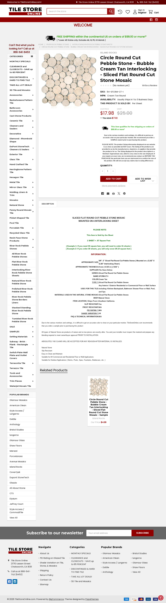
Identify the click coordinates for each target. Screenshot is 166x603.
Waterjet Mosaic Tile (20, 386)
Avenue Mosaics (18, 461)
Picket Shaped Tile (19, 218)
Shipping (44, 570)
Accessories (16, 95)
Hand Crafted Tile (19, 164)
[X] (119, 193)
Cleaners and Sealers (16, 127)
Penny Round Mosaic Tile (20, 211)
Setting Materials (18, 336)
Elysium (13, 498)
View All (13, 517)
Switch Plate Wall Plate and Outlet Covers (18, 355)
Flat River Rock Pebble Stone (20, 263)
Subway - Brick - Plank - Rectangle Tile (19, 344)
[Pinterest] (124, 193)
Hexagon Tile (16, 177)
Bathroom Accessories (16, 109)
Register (142, 12)
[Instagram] (156, 19)
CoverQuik (15, 472)
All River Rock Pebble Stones (19, 255)
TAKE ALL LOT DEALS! (21, 85)
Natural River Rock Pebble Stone (21, 282)
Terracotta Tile (17, 363)
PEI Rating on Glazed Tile (52, 558)
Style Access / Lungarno (17, 412)
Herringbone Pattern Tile (21, 171)
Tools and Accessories (16, 374)
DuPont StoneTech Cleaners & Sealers (19, 148)
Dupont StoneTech (19, 477)
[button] (143, 180)
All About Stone (17, 488)
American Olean (18, 405)
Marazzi (13, 450)
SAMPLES (14, 331)
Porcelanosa (16, 456)
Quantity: (106, 165)
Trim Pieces (16, 381)
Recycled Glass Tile (20, 233)
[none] (68, 79)
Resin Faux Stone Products (19, 239)
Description (48, 203)
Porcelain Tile (17, 228)
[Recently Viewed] (121, 12)
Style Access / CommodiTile (17, 511)
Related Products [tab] (54, 370)
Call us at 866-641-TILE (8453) (20, 573)
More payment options (113, 185)
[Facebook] (151, 19)
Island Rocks (16, 466)
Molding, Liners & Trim (18, 193)
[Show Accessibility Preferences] (160, 597)
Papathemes (92, 599)
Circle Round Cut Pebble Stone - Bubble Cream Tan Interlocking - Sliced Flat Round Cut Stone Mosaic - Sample (98, 407)
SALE (12, 326)
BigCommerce (56, 599)
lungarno (14, 435)
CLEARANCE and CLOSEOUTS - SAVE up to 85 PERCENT (21, 69)
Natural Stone (17, 205)
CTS (12, 493)
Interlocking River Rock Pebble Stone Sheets (22, 273)
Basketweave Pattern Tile (21, 101)
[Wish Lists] (128, 12)
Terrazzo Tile (16, 368)
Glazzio (13, 482)
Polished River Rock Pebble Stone (22, 290)
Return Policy (46, 575)
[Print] (113, 193)
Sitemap (44, 584)
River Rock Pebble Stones (19, 247)
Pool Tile (14, 223)
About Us (44, 553)
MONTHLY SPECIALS (20, 61)
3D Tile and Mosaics (20, 90)
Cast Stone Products (20, 116)
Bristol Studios (17, 429)
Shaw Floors (16, 445)
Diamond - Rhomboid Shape (21, 140)
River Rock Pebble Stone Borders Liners (21, 300)
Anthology (15, 424)
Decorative (15, 133)
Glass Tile (15, 159)
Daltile (13, 419)
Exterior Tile (16, 154)
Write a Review (149, 85)
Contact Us (45, 579)
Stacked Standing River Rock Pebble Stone (21, 310)
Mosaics (14, 200)
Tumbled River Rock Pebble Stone (22, 320)
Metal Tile (15, 182)
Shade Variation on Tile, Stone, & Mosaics (52, 564)
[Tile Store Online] (25, 11)
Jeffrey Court (16, 503)
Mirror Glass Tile (18, 187)
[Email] (108, 193)
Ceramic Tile (16, 121)
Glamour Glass (17, 440)
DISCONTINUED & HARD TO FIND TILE (20, 78)
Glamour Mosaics (18, 400)
